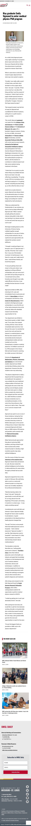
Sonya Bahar (14, 296)
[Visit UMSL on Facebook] (27, 786)
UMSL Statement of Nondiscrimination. (11, 820)
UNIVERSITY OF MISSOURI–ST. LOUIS (7, 1)
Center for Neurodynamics (12, 300)
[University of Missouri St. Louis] (10, 790)
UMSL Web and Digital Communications (20, 824)
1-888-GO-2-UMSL (17, 801)
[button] (29, 5)
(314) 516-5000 (14, 799)
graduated (19, 120)
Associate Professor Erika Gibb (13, 140)
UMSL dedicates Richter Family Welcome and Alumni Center (14, 661)
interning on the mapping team (13, 459)
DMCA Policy (10, 812)
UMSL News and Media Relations (9, 750)
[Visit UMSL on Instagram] (27, 790)
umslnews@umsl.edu (8, 746)
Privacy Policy (18, 812)
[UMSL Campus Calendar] (27, 801)
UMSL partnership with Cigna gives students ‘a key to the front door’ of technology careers (15, 712)
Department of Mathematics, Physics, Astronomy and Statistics (14, 359)
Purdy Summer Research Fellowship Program (13, 585)
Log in (2, 824)
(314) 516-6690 (7, 748)
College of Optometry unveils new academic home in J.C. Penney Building (14, 686)
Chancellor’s (8, 135)
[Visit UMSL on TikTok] (27, 794)
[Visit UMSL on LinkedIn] (27, 798)
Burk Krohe (7, 23)
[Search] (27, 5)
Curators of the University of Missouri (10, 811)
